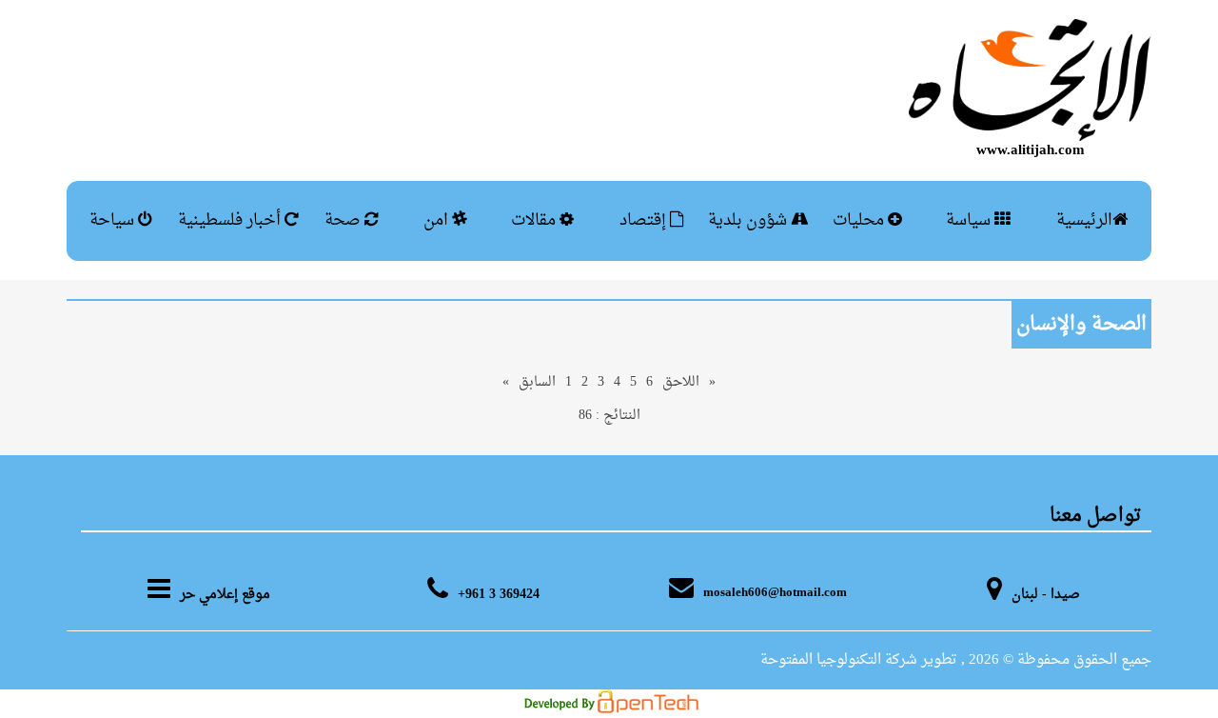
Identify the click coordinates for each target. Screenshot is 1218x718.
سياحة (113, 220)
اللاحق (680, 382)
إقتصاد (644, 220)
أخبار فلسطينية (231, 220)
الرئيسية (1084, 220)
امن (437, 220)
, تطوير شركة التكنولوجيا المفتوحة (862, 660)
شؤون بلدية (749, 220)
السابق (537, 382)
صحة (344, 220)
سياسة (970, 220)
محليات (860, 220)
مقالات (535, 220)
